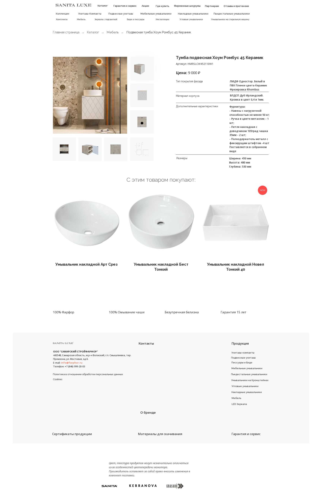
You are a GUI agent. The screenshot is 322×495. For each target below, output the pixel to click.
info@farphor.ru (71, 362)
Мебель (113, 32)
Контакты (146, 343)
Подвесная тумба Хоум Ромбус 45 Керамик (158, 32)
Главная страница (66, 32)
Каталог (93, 32)
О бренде (148, 412)
